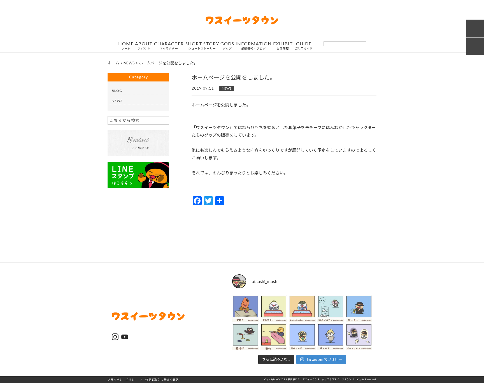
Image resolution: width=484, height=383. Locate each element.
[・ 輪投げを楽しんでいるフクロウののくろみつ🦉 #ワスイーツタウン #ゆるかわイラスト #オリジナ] (245, 336)
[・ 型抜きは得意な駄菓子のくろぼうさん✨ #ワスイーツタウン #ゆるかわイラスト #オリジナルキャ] (245, 308)
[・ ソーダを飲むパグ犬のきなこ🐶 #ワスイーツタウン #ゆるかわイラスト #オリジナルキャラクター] (302, 336)
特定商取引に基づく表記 (161, 379)
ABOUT (144, 45)
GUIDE (303, 45)
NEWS (226, 88)
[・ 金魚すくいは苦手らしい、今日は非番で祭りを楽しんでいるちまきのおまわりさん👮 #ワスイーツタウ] (273, 308)
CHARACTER (169, 45)
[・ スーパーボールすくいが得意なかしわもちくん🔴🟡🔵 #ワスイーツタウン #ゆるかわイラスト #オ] (302, 308)
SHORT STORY (202, 45)
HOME (126, 45)
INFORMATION (254, 45)
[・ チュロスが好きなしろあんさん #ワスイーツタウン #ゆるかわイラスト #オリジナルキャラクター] (330, 336)
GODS (227, 45)
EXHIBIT (283, 45)
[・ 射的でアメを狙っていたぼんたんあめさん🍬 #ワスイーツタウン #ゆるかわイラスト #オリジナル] (273, 336)
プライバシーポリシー (123, 379)
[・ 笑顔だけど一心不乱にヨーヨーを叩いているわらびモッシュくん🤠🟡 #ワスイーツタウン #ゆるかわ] (359, 308)
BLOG (117, 90)
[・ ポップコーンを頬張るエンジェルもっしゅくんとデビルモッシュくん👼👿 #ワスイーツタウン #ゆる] (359, 336)
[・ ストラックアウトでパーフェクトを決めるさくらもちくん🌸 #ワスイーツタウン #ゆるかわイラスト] (330, 308)
